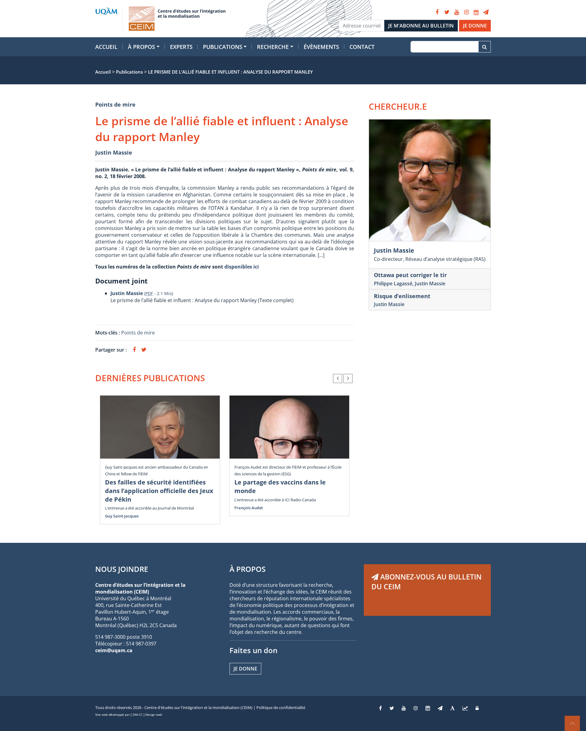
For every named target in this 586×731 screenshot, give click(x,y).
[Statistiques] (465, 708)
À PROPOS (248, 569)
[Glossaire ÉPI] (452, 708)
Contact (361, 46)
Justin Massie (113, 152)
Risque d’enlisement (402, 296)
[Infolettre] (485, 12)
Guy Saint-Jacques (122, 516)
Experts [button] (181, 46)
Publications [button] (222, 46)
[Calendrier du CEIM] (476, 12)
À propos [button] (141, 46)
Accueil (106, 46)
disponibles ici (241, 266)
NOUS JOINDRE (121, 569)
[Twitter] (446, 12)
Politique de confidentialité (280, 707)
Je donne (245, 668)
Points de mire (115, 104)
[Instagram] (466, 12)
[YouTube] (456, 12)
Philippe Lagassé (393, 283)
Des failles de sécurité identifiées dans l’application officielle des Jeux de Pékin (159, 490)
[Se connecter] (477, 708)
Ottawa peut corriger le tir (410, 275)
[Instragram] (416, 708)
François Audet (248, 507)
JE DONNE (475, 25)
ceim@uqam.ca (113, 650)
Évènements (321, 46)
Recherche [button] (273, 46)
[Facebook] (437, 12)
